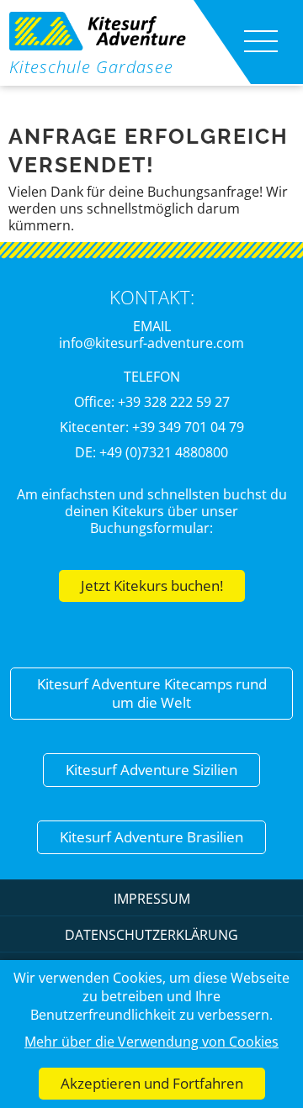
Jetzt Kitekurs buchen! (152, 585)
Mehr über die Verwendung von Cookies (151, 1041)
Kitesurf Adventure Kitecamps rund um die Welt (152, 693)
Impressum (152, 898)
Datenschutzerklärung (151, 935)
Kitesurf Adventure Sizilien (151, 769)
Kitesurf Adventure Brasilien (151, 837)
